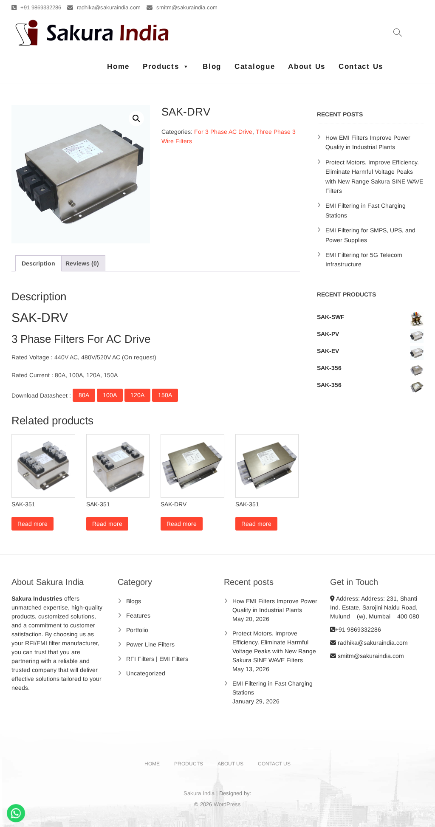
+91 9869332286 (40, 7)
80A (84, 395)
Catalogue (254, 66)
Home (118, 66)
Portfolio (137, 630)
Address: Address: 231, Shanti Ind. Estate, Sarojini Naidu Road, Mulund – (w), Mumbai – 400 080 (374, 607)
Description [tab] (38, 263)
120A (137, 395)
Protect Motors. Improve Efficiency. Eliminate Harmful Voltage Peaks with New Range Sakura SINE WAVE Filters (274, 646)
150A (165, 395)
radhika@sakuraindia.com (108, 7)
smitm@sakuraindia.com (186, 7)
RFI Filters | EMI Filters (157, 658)
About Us (306, 66)
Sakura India (199, 793)
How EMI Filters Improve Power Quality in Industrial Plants (274, 605)
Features (138, 615)
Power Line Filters (150, 644)
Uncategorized (145, 673)
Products (161, 66)
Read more (32, 523)
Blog (212, 66)
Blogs (133, 601)
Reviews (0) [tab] (82, 263)
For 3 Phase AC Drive (223, 131)
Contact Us (361, 66)
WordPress (227, 804)
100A (110, 395)
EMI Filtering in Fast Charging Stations (272, 688)
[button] (136, 118)
